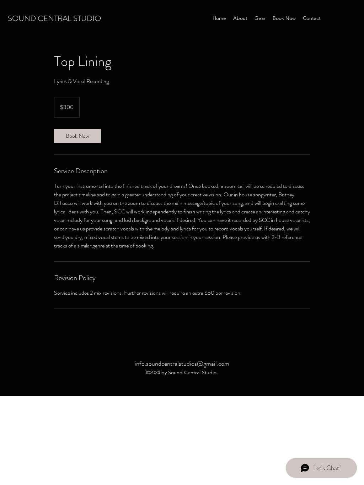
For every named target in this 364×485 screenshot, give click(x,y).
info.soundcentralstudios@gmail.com (182, 363)
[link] (77, 136)
